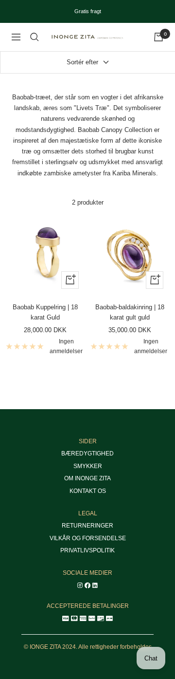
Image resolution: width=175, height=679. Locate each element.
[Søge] (34, 37)
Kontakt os (88, 491)
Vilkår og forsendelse (88, 538)
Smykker (87, 466)
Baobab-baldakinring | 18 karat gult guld (129, 312)
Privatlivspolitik (87, 550)
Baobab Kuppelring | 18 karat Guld (45, 312)
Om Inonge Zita (87, 478)
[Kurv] (158, 37)
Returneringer (87, 525)
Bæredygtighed (87, 453)
